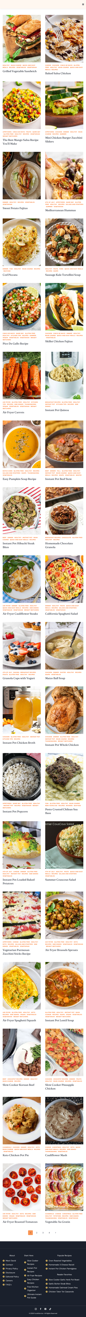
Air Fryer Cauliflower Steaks (20, 613)
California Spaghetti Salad (61, 613)
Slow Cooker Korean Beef (18, 1084)
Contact (9, 1264)
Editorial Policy (12, 1276)
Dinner (66, 132)
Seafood (7, 271)
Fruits (28, 132)
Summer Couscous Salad (60, 879)
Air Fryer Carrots (13, 412)
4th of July (50, 202)
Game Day (36, 132)
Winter (79, 475)
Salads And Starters (74, 204)
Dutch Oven (7, 471)
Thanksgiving (30, 404)
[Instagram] (36, 1309)
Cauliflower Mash (56, 1155)
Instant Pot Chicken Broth (19, 742)
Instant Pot (50, 404)
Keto (5, 944)
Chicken (55, 65)
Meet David (11, 1260)
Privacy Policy (12, 1268)
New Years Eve (51, 805)
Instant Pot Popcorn (15, 811)
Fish (11, 269)
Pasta (55, 269)
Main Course (16, 65)
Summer (63, 134)
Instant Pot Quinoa (57, 410)
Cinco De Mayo (66, 65)
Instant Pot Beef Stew (58, 479)
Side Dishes (18, 404)
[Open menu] (83, 4)
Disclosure (10, 1272)
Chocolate (66, 537)
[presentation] (22, 38)
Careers (9, 1280)
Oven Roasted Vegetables (60, 1260)
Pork (61, 269)
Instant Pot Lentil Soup (59, 1020)
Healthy (6, 65)
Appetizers (7, 132)
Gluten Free (8, 134)
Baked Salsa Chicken (58, 73)
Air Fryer (7, 402)
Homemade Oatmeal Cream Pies (63, 1287)
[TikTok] (50, 1309)
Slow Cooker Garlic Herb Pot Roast (64, 1279)
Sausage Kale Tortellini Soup (63, 274)
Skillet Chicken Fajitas (59, 341)
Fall (59, 471)
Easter (63, 672)
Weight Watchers (10, 136)
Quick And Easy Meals (74, 269)
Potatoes (57, 1216)
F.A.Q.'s (9, 1284)
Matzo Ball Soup (55, 678)
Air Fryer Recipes (34, 1275)
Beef (47, 471)
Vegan (5, 338)
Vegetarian (32, 67)
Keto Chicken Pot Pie (16, 1155)
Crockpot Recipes (15, 1079)
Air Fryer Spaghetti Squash (19, 1020)
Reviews (69, 805)
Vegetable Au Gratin (57, 1221)
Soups (55, 271)
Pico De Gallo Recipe (15, 343)
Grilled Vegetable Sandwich (20, 71)
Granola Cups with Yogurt (19, 678)
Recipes (12, 67)
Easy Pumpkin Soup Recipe (19, 479)
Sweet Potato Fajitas (15, 208)
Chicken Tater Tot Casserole (61, 1291)
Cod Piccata (10, 274)
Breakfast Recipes (53, 402)
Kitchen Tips (16, 335)
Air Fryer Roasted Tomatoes (20, 1221)
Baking (16, 672)
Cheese (48, 65)
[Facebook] (41, 1309)
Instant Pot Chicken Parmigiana (62, 1268)
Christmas (56, 1147)
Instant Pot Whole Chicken (62, 744)
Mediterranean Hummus (60, 210)
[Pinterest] (45, 1309)
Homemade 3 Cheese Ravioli (61, 1264)
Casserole (7, 1147)
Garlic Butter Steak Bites (60, 1283)
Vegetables (21, 67)
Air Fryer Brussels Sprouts (61, 950)
